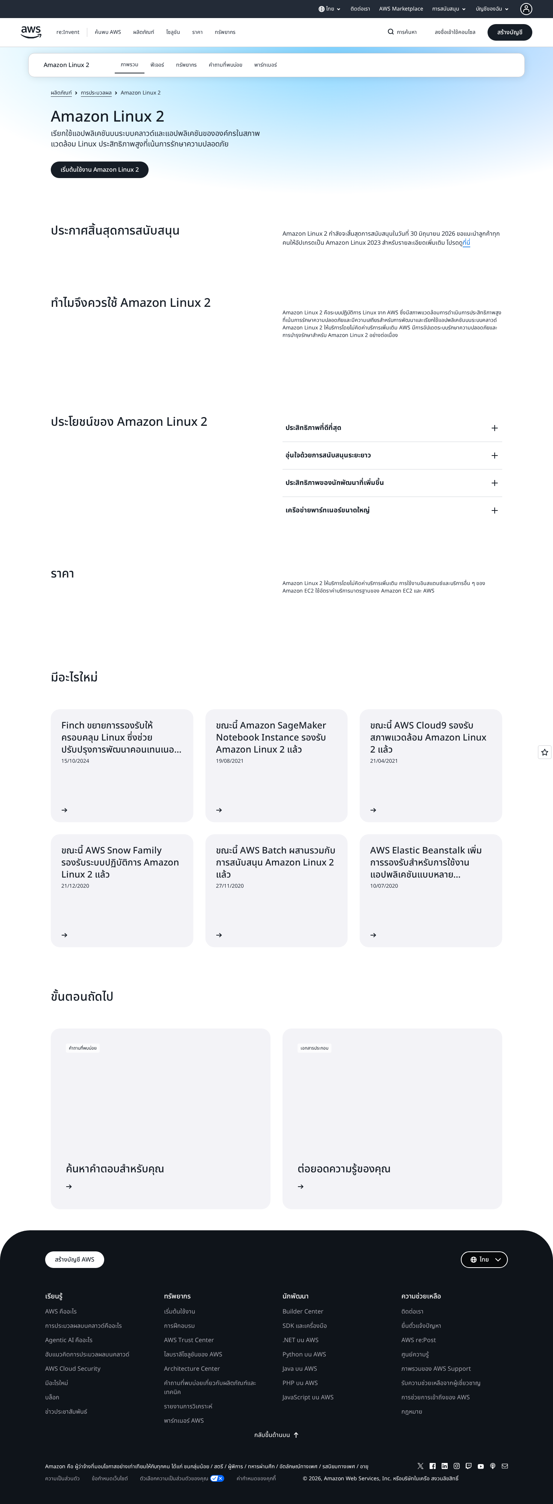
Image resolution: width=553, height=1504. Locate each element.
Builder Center (303, 1311)
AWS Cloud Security (72, 1368)
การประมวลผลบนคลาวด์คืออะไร (83, 1325)
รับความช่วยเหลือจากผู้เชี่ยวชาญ (441, 1383)
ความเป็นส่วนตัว (62, 1479)
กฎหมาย (411, 1411)
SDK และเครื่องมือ (305, 1325)
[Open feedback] (544, 752)
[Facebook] (433, 1467)
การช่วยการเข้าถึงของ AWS (435, 1397)
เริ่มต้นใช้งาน (179, 1311)
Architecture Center (192, 1368)
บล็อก (52, 1397)
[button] (108, 32)
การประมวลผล (96, 93)
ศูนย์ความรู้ (415, 1354)
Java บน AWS (300, 1368)
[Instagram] (457, 1467)
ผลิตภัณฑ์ (61, 93)
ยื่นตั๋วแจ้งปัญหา (421, 1325)
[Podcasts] (493, 1467)
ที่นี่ (466, 242)
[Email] (505, 1467)
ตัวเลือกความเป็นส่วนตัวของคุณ (174, 1479)
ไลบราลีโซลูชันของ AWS (193, 1354)
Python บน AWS (304, 1354)
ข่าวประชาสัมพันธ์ (66, 1411)
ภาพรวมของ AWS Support (436, 1368)
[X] (421, 1467)
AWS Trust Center (189, 1340)
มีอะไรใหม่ (56, 1383)
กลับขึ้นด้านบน (272, 1435)
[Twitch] (469, 1467)
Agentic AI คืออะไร (69, 1340)
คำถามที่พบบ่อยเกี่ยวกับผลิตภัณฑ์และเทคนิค (210, 1388)
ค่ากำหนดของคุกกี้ (256, 1479)
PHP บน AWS (300, 1383)
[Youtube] (481, 1467)
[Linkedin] (445, 1467)
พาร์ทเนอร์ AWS (184, 1420)
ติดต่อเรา (412, 1311)
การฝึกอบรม (179, 1325)
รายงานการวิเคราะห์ (188, 1406)
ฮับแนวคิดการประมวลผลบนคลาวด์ (87, 1354)
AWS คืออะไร (61, 1311)
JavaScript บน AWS (308, 1397)
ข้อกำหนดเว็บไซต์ (110, 1479)
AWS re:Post (418, 1340)
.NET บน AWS (301, 1340)
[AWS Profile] (526, 9)
